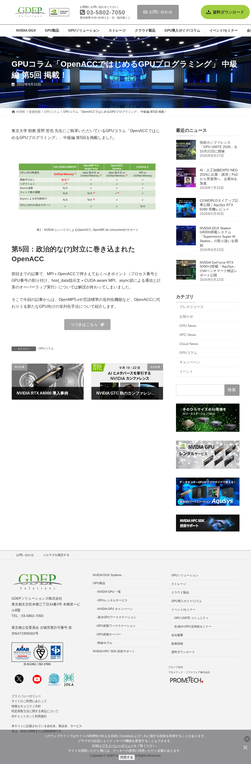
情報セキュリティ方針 (26, 706)
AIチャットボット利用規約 (29, 716)
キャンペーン (189, 362)
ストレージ (178, 584)
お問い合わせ (161, 12)
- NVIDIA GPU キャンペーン (114, 608)
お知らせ (186, 316)
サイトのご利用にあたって (29, 701)
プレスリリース (191, 307)
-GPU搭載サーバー (108, 634)
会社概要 (177, 635)
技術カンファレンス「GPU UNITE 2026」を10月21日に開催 (219, 147)
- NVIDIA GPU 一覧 (108, 591)
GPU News (187, 326)
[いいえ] (244, 746)
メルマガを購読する (56, 555)
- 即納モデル (104, 642)
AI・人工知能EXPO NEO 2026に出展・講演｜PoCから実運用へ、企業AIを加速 (219, 176)
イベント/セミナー (183, 609)
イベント (186, 372)
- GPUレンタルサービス (111, 600)
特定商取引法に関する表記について (35, 711)
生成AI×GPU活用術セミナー (193, 626)
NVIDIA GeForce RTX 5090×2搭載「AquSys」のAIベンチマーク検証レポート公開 (218, 269)
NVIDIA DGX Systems (107, 575)
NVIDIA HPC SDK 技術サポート (114, 651)
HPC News (187, 335)
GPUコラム (46, 348)
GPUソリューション (184, 575)
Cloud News (188, 344)
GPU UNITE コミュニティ (191, 618)
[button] (87, 324)
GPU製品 (99, 583)
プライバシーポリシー (26, 696)
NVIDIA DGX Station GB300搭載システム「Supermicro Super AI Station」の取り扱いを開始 (219, 236)
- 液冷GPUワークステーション (116, 617)
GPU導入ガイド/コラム (186, 601)
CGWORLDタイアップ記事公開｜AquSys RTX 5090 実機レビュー (219, 205)
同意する (126, 757)
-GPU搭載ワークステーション (116, 626)
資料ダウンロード (228, 12)
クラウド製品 (180, 592)
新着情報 (177, 643)
